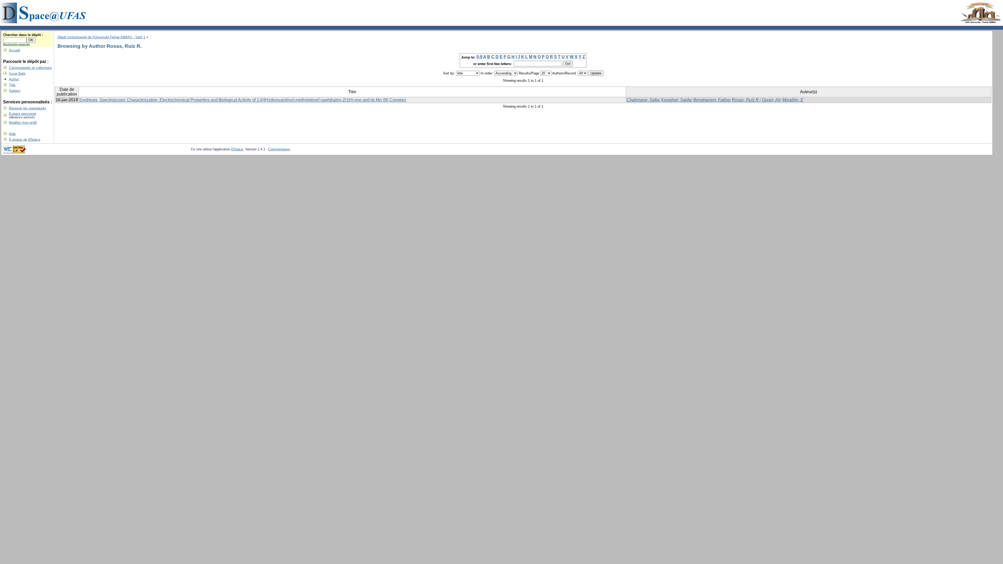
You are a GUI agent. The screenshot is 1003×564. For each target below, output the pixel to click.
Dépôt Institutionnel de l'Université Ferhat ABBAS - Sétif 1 (101, 37)
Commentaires (279, 149)
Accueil (14, 50)
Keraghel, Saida (676, 100)
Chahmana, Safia (643, 100)
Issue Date (17, 73)
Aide (12, 134)
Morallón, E (792, 100)
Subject (14, 91)
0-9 (479, 57)
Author (14, 79)
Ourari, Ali (771, 100)
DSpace (237, 149)
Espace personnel (22, 114)
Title (12, 85)
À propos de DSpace (24, 140)
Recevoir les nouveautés (27, 108)
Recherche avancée (16, 44)
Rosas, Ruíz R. (746, 100)
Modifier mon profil (23, 123)
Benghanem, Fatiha (711, 100)
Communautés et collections (30, 68)
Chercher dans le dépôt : (23, 35)
